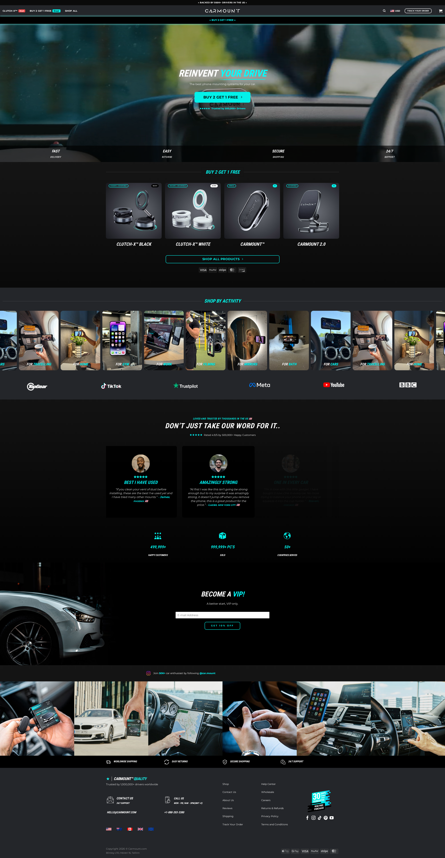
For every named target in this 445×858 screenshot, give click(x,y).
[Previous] (104, 484)
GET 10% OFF (222, 625)
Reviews (227, 808)
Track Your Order (232, 824)
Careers (265, 800)
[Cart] (440, 11)
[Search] (384, 10)
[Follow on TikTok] (320, 818)
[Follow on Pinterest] (326, 818)
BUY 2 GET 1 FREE (40, 11)
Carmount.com (137, 848)
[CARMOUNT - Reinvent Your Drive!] (222, 11)
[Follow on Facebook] (307, 818)
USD (397, 11)
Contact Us (229, 792)
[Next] (341, 484)
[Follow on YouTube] (332, 818)
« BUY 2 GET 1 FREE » (222, 20)
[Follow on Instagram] (313, 818)
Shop (225, 784)
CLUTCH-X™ (10, 11)
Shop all (71, 11)
